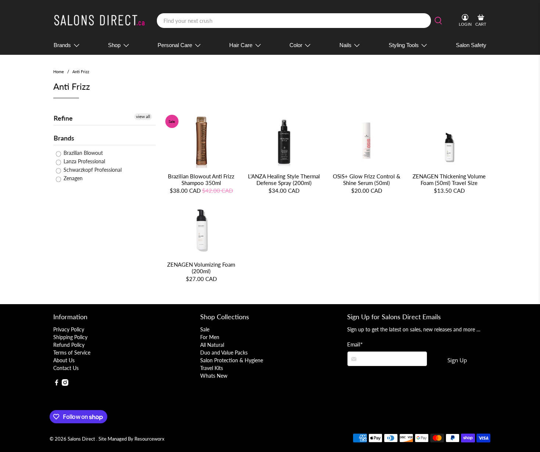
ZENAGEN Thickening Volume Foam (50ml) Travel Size (449, 179)
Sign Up (457, 360)
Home (58, 72)
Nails (345, 45)
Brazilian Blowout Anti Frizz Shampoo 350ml (201, 179)
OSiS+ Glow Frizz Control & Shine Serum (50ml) (366, 179)
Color (295, 45)
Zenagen (72, 178)
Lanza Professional (83, 161)
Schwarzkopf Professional (92, 170)
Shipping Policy (70, 337)
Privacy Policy (68, 329)
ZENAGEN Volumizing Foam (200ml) (201, 267)
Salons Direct (82, 439)
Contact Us (66, 368)
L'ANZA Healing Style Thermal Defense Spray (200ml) (284, 179)
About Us (64, 360)
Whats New (213, 376)
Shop (114, 45)
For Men (209, 337)
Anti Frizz (80, 72)
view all (143, 116)
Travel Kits (211, 368)
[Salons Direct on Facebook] (56, 384)
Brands (62, 45)
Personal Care (175, 45)
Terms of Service (71, 352)
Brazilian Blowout (82, 153)
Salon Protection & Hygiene (231, 360)
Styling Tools (404, 45)
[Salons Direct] (99, 20)
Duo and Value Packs (224, 352)
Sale (204, 329)
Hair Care (240, 45)
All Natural (212, 345)
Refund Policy (68, 345)
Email (355, 344)
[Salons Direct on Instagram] (65, 384)
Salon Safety (471, 45)
